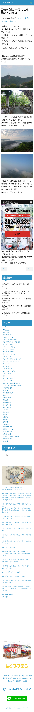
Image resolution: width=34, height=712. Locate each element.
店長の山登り (7, 407)
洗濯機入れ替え (7, 426)
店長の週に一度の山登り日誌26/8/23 (16, 313)
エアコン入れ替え (8, 344)
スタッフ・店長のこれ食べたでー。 (13, 359)
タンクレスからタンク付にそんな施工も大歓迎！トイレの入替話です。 (16, 292)
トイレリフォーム (8, 364)
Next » (29, 269)
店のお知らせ (7, 405)
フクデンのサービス (9, 371)
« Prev (4, 269)
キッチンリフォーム (9, 354)
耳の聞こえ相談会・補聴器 (11, 436)
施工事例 (5, 417)
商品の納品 (6, 390)
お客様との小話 (7, 335)
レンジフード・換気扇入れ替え (12, 385)
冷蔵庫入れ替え (7, 388)
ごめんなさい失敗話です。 (11, 339)
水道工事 (5, 422)
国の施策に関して (8, 393)
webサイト (6, 332)
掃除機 (5, 414)
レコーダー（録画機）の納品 (11, 383)
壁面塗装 (5, 395)
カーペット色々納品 (9, 349)
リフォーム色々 (7, 381)
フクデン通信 (7, 373)
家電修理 (5, 400)
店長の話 (13, 21)
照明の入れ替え (7, 431)
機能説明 (5, 419)
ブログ (20, 18)
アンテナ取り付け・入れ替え (11, 342)
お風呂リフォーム (8, 337)
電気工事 (5, 441)
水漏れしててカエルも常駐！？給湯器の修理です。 (16, 299)
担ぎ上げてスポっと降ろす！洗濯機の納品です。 (16, 307)
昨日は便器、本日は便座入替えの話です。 (16, 285)
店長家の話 (6, 412)
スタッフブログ (7, 356)
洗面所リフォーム (8, 429)
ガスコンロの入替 (8, 351)
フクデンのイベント (9, 368)
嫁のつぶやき (7, 397)
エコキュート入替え (9, 347)
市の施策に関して (8, 402)
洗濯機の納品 (7, 424)
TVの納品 (6, 330)
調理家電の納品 (7, 439)
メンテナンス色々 (8, 378)
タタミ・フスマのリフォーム (11, 361)
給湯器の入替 (7, 434)
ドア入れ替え (7, 366)
